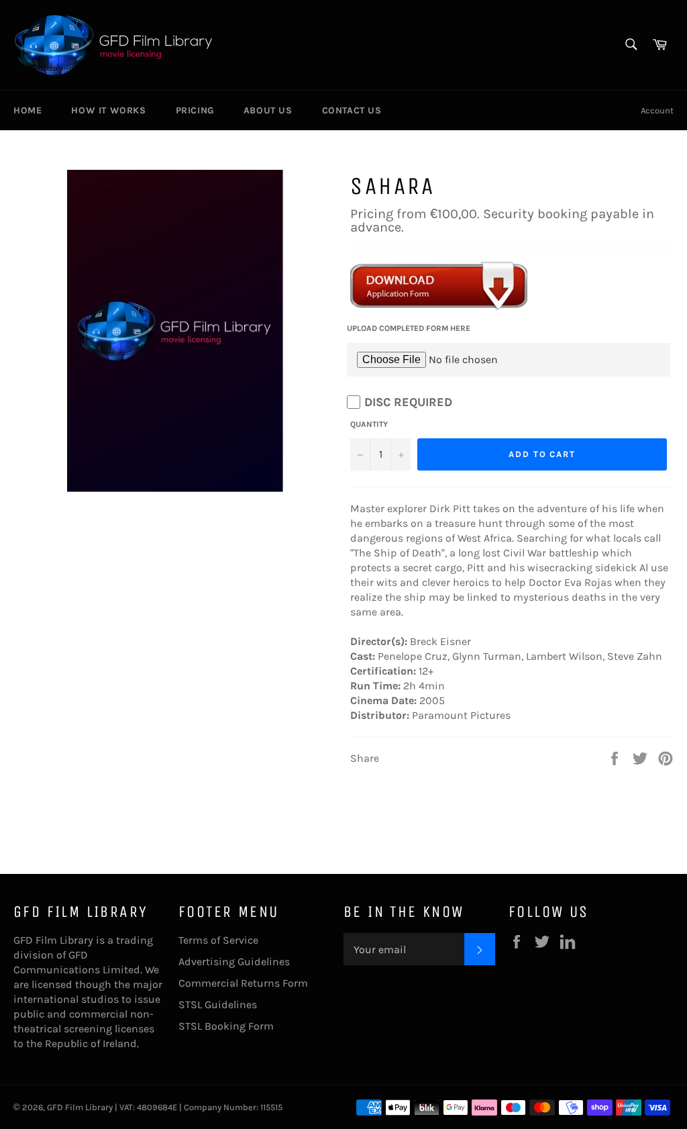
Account (657, 110)
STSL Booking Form (226, 1026)
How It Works (108, 110)
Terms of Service (218, 940)
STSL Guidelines (217, 1004)
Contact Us (352, 110)
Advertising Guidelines (234, 961)
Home (27, 110)
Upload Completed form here (408, 328)
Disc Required (408, 402)
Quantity (369, 424)
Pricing (195, 110)
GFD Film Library (80, 1107)
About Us (268, 110)
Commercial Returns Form (243, 983)
